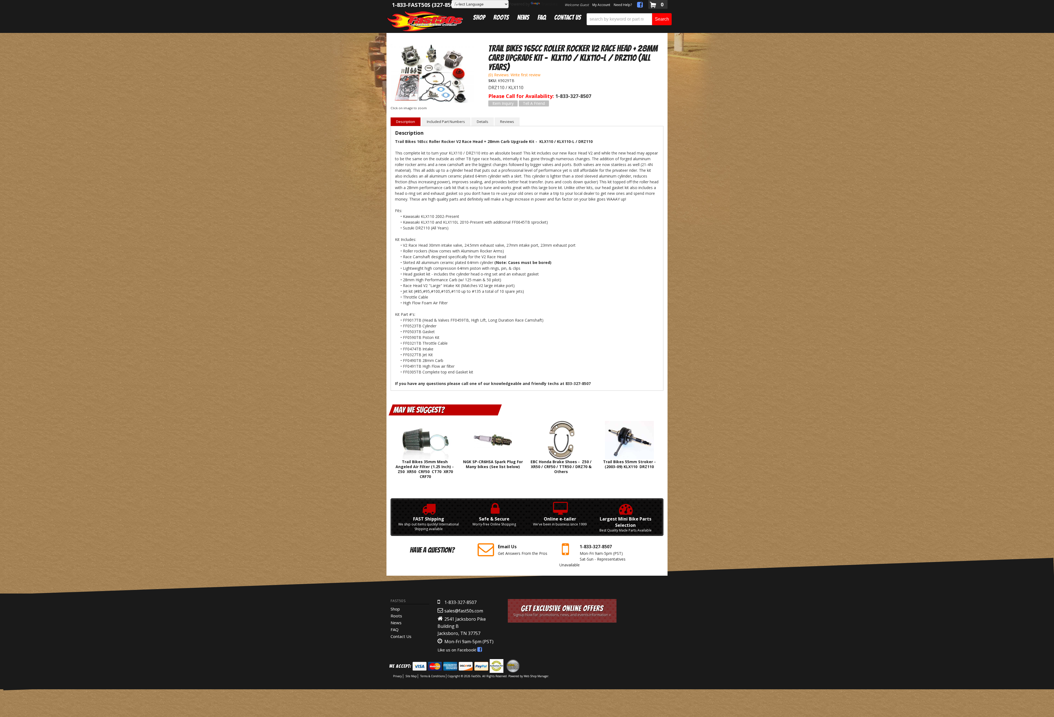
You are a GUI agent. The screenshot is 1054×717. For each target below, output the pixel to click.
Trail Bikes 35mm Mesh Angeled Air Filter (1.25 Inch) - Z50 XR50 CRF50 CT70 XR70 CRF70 (425, 469)
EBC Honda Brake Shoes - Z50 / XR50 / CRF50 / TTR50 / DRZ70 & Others (561, 466)
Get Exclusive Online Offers (562, 610)
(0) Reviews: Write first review (514, 74)
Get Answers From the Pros (522, 550)
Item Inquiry (503, 103)
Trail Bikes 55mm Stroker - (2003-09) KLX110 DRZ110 (629, 464)
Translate (549, 4)
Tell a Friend (534, 103)
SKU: (493, 80)
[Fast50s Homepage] (424, 21)
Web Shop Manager (536, 676)
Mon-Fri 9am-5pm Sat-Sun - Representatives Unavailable (592, 555)
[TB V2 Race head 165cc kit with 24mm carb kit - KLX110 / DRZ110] (432, 74)
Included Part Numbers (446, 121)
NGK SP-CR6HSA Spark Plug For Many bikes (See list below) (493, 464)
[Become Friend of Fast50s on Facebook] (640, 5)
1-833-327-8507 (460, 602)
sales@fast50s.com (463, 611)
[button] (629, 19)
